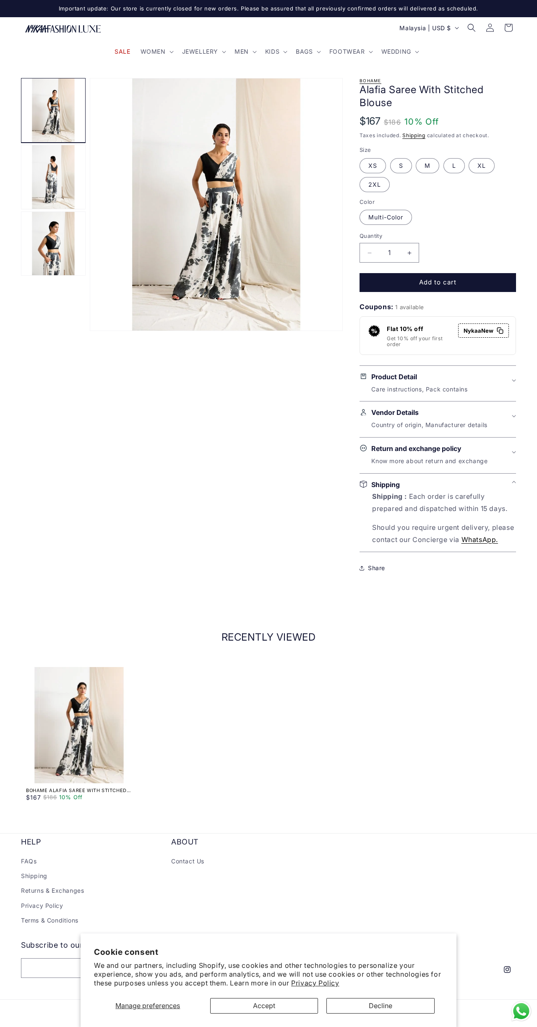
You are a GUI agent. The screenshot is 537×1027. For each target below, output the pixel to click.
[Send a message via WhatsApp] (521, 1011)
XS (372, 165)
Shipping (413, 135)
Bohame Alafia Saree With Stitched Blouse (76, 790)
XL (481, 165)
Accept (264, 1005)
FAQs (28, 861)
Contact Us (187, 861)
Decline (380, 1005)
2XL (374, 184)
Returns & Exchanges (52, 890)
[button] (156, 51)
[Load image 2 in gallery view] (53, 177)
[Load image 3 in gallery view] (53, 243)
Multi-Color (385, 217)
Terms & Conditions (49, 920)
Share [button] (376, 567)
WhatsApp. (479, 539)
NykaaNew (478, 330)
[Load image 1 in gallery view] (53, 110)
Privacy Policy (315, 983)
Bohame (370, 80)
